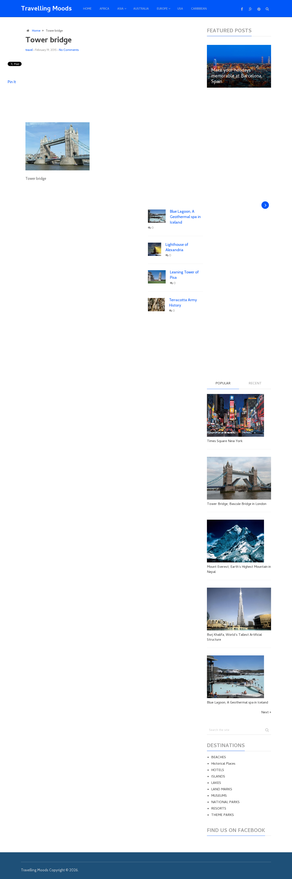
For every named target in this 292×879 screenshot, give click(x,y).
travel (29, 50)
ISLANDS (218, 777)
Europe (162, 9)
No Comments (69, 50)
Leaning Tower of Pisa (184, 275)
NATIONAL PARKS (225, 802)
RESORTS (218, 809)
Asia (120, 9)
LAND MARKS (221, 789)
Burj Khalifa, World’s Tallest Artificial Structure (234, 637)
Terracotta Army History (183, 303)
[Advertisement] (114, 87)
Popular (222, 383)
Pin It (12, 82)
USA (180, 9)
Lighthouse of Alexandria (176, 247)
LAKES (216, 783)
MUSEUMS (219, 796)
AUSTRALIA (141, 9)
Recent (255, 383)
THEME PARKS (222, 815)
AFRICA (104, 9)
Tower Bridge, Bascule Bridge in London (236, 504)
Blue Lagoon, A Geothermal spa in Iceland (185, 216)
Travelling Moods (46, 9)
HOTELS (217, 770)
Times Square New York (225, 441)
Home (87, 9)
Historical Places (223, 764)
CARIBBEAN (199, 9)
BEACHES (218, 757)
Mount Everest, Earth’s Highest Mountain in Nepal (239, 569)
